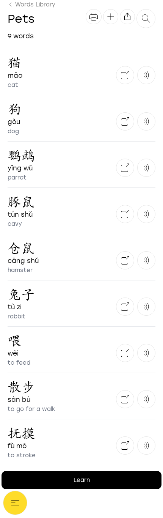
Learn (82, 480)
